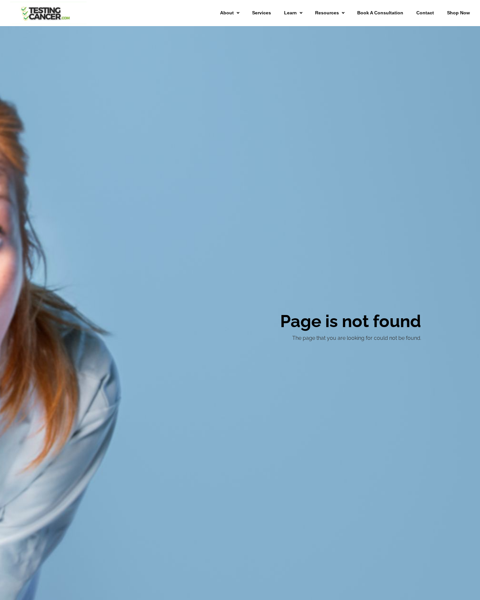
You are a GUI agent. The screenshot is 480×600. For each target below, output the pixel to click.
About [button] (227, 12)
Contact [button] (425, 12)
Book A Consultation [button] (380, 12)
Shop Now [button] (458, 12)
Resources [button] (327, 12)
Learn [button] (290, 12)
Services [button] (261, 12)
